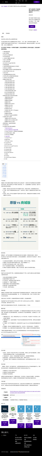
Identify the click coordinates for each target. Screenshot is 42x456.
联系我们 (35, 439)
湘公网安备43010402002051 (24, 451)
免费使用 (32, 26)
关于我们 (35, 437)
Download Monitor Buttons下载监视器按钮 (37, 415)
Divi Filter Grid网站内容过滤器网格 (12, 414)
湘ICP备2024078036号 (14, 451)
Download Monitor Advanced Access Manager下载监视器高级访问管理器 (21, 416)
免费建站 (36, 1)
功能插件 (6, 6)
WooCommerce (8, 128)
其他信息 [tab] (8, 33)
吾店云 (6, 2)
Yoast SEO (7, 136)
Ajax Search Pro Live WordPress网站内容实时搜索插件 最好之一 (4, 415)
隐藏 (5, 164)
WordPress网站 (18, 437)
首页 (2, 6)
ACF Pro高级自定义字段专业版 (11, 129)
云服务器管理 (18, 443)
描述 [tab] (3, 33)
